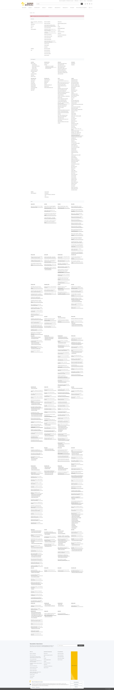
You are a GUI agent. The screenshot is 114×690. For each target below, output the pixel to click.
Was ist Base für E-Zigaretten (35, 536)
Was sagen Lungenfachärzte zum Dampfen (49, 405)
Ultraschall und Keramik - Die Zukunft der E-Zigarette (50, 537)
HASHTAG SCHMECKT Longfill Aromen (76, 109)
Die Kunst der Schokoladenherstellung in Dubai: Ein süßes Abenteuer (63, 350)
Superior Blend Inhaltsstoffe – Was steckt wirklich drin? (49, 211)
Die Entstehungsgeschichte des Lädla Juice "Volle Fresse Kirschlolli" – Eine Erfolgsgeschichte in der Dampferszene (37, 326)
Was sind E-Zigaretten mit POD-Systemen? (35, 546)
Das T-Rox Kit (60, 431)
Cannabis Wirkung (34, 467)
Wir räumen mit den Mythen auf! (76, 344)
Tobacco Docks (73, 156)
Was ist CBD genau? (34, 617)
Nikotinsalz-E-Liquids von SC (62, 106)
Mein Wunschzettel (47, 48)
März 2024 (45, 447)
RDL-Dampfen (74, 525)
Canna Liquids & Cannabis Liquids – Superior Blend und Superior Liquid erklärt (36, 264)
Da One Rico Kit (74, 353)
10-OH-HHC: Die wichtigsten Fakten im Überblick (77, 391)
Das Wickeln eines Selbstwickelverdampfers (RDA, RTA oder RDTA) (49, 419)
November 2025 (73, 254)
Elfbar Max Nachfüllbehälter (62, 93)
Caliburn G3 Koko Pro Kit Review (36, 344)
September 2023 (73, 465)
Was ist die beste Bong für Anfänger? (36, 414)
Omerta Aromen (73, 127)
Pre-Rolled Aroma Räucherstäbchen (77, 324)
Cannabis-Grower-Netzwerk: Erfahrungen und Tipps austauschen (63, 396)
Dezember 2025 (60, 254)
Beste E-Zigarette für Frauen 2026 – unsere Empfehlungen (36, 305)
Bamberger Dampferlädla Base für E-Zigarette (49, 570)
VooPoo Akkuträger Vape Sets (48, 87)
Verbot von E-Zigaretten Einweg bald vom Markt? (36, 591)
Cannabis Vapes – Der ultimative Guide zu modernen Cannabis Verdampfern (77, 252)
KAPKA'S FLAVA (60, 97)
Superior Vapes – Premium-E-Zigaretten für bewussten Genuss (50, 268)
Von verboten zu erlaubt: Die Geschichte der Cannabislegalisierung (50, 532)
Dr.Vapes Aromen (73, 178)
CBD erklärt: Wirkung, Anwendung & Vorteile (76, 321)
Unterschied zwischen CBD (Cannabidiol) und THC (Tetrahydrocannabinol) (35, 436)
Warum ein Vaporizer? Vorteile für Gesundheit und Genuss (63, 438)
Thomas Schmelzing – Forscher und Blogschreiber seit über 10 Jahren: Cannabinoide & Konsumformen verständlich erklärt (63, 271)
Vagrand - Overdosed (74, 158)
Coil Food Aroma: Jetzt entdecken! (50, 450)
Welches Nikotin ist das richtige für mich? (63, 424)
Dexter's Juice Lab (73, 96)
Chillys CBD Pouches (48, 604)
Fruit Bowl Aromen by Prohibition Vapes (77, 104)
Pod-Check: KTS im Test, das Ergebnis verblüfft (63, 356)
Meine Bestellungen (47, 51)
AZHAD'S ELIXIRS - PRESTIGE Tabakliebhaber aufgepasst (35, 631)
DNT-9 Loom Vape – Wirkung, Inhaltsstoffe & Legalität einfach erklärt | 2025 (77, 262)
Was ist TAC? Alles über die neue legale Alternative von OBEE (37, 207)
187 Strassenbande (61, 79)
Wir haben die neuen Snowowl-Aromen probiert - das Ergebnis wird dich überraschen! (77, 472)
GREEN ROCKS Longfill (74, 108)
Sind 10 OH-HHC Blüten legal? (62, 435)
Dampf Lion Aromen (74, 171)
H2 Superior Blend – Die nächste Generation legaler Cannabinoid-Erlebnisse (76, 294)
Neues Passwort (46, 55)
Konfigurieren (76, 684)
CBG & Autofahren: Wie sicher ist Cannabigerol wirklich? (63, 282)
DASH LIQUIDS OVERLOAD (75, 95)
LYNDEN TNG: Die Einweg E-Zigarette (36, 543)
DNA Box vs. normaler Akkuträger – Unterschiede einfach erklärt (76, 359)
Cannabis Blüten (34, 64)
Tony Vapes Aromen (74, 189)
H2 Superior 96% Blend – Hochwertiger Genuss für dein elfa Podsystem (77, 291)
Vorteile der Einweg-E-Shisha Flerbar (77, 572)
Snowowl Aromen (73, 148)
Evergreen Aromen (74, 179)
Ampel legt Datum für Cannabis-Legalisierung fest (36, 523)
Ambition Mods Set (47, 79)
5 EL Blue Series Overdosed (75, 163)
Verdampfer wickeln (75, 518)
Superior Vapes (34, 67)
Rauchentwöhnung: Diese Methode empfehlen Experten (49, 540)
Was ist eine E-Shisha (34, 458)
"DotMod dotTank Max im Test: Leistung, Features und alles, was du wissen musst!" (63, 366)
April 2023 (72, 529)
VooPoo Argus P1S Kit (48, 467)
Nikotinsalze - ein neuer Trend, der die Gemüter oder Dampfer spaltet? (36, 620)
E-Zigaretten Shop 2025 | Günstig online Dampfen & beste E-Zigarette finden (36, 301)
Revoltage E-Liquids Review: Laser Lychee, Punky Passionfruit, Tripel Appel (37, 319)
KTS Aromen (73, 117)
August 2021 (46, 611)
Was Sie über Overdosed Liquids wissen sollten (77, 480)
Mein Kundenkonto (47, 50)
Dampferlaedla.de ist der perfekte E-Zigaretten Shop (76, 535)
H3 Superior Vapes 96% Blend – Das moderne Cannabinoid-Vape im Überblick (76, 257)
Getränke (45, 64)
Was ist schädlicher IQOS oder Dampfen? (48, 389)
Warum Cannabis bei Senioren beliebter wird (75, 307)
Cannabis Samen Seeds (34, 69)
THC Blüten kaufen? (61, 444)
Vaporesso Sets (46, 86)
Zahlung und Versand (61, 31)
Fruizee (72, 105)
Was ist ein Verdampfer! (61, 533)
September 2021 (33, 611)
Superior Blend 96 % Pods (34, 667)
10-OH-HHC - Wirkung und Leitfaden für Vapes (37, 391)
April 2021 (59, 611)
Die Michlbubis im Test (48, 546)
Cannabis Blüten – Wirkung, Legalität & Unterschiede (36, 311)
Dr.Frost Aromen (73, 175)
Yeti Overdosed (73, 162)
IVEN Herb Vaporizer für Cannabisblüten (61, 443)
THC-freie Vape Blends (48, 269)
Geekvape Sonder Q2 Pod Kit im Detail (77, 325)
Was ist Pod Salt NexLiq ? (62, 317)
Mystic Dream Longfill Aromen (62, 71)
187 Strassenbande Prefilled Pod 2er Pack (63, 81)
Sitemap (45, 661)
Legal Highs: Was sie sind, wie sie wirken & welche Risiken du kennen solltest (36, 287)
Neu (31, 50)
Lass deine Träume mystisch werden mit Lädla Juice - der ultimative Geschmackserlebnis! (63, 473)
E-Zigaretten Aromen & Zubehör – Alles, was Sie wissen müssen (50, 293)
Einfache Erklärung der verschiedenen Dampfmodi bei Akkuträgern (36, 562)
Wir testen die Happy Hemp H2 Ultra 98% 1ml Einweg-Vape (49, 326)
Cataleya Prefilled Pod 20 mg (62, 85)
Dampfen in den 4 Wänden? (35, 572)
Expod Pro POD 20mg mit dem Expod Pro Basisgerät (76, 457)
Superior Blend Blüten (47, 37)
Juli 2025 (59, 284)
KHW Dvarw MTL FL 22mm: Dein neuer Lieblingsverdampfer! (63, 345)
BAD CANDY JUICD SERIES (75, 83)
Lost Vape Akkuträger (34, 87)
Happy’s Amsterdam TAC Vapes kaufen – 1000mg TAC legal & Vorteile (36, 257)
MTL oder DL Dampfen (75, 520)
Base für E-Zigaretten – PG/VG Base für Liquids (66, 0)
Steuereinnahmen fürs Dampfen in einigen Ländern (36, 472)
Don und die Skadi (61, 605)
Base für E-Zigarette (47, 21)
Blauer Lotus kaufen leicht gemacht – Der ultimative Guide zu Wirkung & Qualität (76, 238)
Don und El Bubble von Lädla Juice (50, 605)
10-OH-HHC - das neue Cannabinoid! (77, 388)
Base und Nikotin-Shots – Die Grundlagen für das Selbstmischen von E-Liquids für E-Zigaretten (63, 293)
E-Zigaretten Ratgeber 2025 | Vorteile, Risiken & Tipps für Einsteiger (36, 308)
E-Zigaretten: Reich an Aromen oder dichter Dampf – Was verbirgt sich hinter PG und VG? (76, 339)
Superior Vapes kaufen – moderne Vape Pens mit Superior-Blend (50, 264)
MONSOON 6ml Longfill (74, 123)
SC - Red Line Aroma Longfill (75, 143)
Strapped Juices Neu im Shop (35, 628)
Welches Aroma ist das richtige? (76, 517)
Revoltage (59, 113)
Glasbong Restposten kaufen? (35, 408)
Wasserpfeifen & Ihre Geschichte (36, 613)
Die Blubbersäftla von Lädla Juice (63, 468)
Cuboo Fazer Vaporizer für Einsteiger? (63, 440)
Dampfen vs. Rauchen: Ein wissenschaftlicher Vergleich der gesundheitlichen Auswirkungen (62, 376)
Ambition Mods (33, 79)
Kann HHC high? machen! (62, 542)
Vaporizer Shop (33, 76)
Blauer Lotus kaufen (47, 23)
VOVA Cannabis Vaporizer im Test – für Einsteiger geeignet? (50, 434)
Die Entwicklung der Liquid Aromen (77, 477)
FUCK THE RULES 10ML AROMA (75, 106)
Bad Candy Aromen (74, 166)
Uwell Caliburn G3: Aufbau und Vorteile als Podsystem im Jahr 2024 (77, 372)
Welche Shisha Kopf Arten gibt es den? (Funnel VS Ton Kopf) (36, 626)
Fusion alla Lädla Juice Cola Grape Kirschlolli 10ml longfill (49, 544)
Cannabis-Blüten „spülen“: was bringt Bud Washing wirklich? (63, 389)
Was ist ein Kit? (60, 532)
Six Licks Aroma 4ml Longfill (75, 147)
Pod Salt (59, 108)
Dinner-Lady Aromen (74, 174)
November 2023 (46, 465)
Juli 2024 (59, 386)
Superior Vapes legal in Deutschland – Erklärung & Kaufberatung (50, 41)
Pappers (33, 72)
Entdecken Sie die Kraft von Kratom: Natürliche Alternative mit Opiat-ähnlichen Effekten (49, 319)
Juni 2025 (72, 284)
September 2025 (46, 284)
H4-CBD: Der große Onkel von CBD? (77, 550)
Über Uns (81, 0)
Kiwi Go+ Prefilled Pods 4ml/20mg (63, 98)
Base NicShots (47, 191)
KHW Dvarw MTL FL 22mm (62, 342)
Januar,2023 (59, 567)
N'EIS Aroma (73, 126)
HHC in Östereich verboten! (35, 576)
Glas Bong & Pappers (34, 71)
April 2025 (45, 316)
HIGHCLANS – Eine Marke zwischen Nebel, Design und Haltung (63, 264)
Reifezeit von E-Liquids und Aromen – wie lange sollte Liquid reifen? (36, 582)
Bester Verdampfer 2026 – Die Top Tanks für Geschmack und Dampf (76, 207)
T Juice (72, 153)
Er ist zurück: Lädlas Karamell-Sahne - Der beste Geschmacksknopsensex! (63, 456)
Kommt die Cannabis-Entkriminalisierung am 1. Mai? (35, 570)
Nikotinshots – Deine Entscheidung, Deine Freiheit (36, 579)
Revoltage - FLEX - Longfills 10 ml (76, 132)
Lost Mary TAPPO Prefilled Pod (62, 101)
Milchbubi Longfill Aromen (62, 69)
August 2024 (46, 386)
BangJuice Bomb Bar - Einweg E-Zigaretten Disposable (35, 609)
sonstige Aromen (73, 149)
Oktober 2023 (60, 465)
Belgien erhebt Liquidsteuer (35, 474)
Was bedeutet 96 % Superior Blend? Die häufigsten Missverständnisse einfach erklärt (50, 214)
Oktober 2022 (33, 603)
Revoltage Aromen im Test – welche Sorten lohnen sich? (36, 477)
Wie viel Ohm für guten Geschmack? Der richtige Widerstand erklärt (49, 431)
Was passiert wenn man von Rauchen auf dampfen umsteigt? (50, 408)
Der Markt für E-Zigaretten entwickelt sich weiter (36, 486)
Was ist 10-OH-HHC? (34, 388)
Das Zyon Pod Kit (33, 459)
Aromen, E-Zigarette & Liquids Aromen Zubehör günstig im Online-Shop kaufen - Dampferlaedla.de (50, 614)
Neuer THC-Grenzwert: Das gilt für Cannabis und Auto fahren (76, 394)
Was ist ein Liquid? (61, 530)
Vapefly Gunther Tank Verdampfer (36, 494)
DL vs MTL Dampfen (48, 424)
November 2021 (60, 603)
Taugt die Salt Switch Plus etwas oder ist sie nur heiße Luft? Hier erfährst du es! (63, 460)
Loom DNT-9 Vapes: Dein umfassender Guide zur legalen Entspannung (36, 291)
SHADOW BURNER (74, 144)
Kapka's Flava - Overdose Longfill (76, 115)
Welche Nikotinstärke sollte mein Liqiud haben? (37, 623)
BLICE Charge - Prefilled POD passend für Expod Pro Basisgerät (76, 460)
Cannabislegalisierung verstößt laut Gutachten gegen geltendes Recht (36, 598)
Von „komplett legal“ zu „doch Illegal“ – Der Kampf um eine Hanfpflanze (36, 601)
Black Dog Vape (73, 87)
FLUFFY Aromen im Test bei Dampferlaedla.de (75, 606)
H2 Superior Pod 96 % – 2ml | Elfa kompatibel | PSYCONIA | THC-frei (76, 298)
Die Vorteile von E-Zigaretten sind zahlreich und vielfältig (36, 500)
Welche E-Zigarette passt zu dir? (63, 427)
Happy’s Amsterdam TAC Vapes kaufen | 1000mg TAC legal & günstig (36, 260)
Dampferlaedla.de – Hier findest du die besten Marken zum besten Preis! (63, 421)
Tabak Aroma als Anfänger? (76, 516)
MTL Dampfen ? (74, 527)
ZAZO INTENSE (60, 120)
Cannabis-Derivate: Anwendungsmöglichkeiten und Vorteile (77, 365)
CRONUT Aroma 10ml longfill (49, 472)
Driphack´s (73, 169)
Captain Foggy (73, 170)
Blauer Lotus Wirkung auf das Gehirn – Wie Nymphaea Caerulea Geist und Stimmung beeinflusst (77, 230)
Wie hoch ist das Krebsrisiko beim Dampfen (49, 393)
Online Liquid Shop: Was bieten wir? (77, 549)
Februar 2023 (46, 567)
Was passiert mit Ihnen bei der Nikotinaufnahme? (75, 513)
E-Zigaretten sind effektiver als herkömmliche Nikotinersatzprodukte (36, 450)
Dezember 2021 (46, 603)
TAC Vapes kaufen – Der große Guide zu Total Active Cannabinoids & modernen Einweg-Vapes (77, 245)
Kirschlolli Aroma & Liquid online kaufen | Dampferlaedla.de (36, 322)
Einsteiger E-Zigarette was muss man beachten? (76, 547)
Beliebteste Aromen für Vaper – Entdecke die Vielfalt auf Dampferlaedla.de (62, 287)
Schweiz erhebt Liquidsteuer (35, 469)
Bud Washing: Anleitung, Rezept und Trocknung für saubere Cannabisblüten (64, 393)
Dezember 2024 (46, 335)
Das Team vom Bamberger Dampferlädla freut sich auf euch (63, 614)
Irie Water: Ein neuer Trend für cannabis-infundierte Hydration (76, 491)
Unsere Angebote (89, 0)
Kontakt (59, 26)
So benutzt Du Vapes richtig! (62, 428)
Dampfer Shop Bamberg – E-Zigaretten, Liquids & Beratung (77, 347)
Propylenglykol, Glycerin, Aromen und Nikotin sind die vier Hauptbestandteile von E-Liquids (37, 539)
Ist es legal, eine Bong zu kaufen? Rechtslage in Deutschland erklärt (36, 407)
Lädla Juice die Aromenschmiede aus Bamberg (36, 535)
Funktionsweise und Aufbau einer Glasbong (36, 422)
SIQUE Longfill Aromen (74, 145)
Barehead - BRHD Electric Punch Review (77, 318)
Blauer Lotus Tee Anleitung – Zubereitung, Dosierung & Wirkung (76, 220)
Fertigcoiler (73, 64)
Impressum (33, 687)
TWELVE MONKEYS (74, 157)
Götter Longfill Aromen (61, 67)
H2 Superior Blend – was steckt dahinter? (62, 363)
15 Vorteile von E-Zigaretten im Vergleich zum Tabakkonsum (75, 497)
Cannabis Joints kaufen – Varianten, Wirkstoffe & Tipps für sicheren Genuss (37, 294)
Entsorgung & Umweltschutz (62, 34)
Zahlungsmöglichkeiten (61, 28)
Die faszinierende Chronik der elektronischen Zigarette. (35, 520)
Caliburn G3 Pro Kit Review (35, 342)
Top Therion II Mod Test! (75, 453)
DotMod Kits (46, 82)
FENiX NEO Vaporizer (48, 339)
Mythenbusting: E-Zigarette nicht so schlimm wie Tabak (36, 347)
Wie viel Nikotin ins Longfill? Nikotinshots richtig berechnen (62, 560)
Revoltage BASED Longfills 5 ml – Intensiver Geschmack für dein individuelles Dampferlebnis (76, 134)
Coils (45, 195)
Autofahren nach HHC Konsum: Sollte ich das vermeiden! (63, 570)
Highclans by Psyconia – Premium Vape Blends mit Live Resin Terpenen (63, 267)
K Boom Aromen (73, 114)
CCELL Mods (32, 82)
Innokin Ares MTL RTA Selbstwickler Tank (76, 450)
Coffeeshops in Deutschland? (49, 338)
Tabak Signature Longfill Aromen (62, 72)
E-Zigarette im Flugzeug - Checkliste (50, 541)
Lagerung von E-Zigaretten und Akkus (77, 454)
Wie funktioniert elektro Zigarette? (36, 530)
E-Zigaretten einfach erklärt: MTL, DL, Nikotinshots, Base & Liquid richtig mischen (63, 278)
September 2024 (33, 386)
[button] (85, 3)
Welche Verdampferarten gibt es (36, 612)
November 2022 (73, 567)
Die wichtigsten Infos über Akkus (36, 556)
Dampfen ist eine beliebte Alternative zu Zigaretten (36, 595)
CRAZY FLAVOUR (73, 91)
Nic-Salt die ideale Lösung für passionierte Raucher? (35, 575)
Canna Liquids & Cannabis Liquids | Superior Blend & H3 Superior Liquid (49, 25)
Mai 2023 (59, 529)
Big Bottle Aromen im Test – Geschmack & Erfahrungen (64, 275)
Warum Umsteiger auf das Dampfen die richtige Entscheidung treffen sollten (77, 476)
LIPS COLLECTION (73, 118)
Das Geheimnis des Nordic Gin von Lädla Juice (63, 370)
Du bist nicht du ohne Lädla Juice (76, 504)
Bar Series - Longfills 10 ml (75, 84)
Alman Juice (73, 165)
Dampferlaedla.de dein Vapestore (63, 338)
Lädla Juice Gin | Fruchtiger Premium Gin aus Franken (49, 66)
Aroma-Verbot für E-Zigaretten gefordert (35, 351)
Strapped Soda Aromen (74, 152)
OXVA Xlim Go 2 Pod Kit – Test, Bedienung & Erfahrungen (35, 314)
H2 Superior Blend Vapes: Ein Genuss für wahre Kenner (36, 341)
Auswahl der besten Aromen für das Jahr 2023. (36, 513)
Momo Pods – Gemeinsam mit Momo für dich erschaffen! (63, 103)
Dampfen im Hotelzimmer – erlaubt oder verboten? (36, 483)
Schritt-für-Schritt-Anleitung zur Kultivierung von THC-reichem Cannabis (77, 375)
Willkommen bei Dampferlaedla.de (77, 452)
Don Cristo (72, 97)
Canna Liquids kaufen (47, 27)
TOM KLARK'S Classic (61, 117)
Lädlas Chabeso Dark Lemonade (36, 532)
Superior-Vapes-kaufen (47, 39)
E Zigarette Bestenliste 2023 (76, 544)
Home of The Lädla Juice (47, 34)
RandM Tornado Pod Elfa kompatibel (63, 112)
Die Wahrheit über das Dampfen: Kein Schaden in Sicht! (63, 418)
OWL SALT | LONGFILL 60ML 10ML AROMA (76, 129)
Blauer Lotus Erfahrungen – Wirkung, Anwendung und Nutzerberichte (76, 217)
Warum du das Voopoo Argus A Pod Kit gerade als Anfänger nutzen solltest (77, 362)
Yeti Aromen (73, 185)
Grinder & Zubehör (34, 73)
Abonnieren (81, 645)
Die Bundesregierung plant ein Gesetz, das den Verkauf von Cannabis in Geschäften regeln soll (77, 502)
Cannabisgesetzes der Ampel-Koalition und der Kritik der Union (50, 323)
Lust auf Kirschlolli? (61, 347)
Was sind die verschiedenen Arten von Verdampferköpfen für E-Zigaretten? (36, 559)
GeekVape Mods (33, 86)
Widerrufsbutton (74, 665)
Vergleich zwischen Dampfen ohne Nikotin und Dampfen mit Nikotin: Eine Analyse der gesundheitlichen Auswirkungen (36, 426)
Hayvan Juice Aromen (74, 110)
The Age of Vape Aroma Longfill (75, 154)
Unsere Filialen (46, 45)
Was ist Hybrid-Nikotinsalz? (62, 469)
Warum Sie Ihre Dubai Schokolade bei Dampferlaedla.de (63, 353)
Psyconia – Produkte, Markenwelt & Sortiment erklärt (76, 304)
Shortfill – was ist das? (61, 549)
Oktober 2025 (33, 284)
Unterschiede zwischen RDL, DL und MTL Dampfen (63, 380)
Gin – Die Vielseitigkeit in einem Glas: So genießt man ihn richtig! (64, 373)
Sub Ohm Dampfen (74, 526)
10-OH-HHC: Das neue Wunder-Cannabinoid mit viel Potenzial (62, 402)
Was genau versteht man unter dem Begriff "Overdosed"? (76, 483)
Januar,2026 (46, 254)
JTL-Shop (109, 688)
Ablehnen (76, 686)
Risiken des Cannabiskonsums (49, 435)
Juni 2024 (72, 386)
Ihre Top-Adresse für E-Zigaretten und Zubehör (36, 503)
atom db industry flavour (75, 82)
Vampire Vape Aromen (74, 188)
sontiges (59, 122)
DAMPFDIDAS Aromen (74, 93)
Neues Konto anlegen (47, 53)
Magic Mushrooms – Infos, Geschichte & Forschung (50, 287)
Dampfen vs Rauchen (75, 522)
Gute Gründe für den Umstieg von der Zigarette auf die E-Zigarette (77, 494)
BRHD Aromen (73, 167)
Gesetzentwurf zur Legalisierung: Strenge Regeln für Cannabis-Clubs (63, 555)
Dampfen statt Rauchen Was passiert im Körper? (49, 412)
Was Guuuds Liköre (48, 68)
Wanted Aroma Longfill (74, 161)
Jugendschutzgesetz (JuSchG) (62, 23)
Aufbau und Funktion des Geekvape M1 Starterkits (77, 368)
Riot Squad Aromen (74, 139)
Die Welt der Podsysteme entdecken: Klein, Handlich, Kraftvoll (63, 405)
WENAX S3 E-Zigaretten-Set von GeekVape (35, 493)
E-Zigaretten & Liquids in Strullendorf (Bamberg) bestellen (36, 329)
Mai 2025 (32, 316)
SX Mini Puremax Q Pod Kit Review (77, 301)
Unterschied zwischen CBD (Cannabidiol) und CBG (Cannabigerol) (36, 440)
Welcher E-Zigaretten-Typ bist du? (36, 555)
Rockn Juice (73, 140)
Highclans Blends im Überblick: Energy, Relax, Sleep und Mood (63, 260)
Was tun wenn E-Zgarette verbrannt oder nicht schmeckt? (36, 554)
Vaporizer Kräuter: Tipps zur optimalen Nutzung (37, 397)
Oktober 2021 (73, 603)
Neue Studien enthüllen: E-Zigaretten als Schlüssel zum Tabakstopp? (36, 453)
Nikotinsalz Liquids (61, 289)
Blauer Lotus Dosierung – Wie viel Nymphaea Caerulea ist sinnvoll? (76, 223)
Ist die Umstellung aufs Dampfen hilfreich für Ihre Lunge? (49, 402)
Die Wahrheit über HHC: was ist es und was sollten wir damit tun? (77, 570)
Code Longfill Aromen (61, 64)
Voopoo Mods (33, 88)
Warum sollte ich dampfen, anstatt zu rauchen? (76, 507)
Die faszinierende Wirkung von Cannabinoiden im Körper (62, 412)
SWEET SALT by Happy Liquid (62, 116)
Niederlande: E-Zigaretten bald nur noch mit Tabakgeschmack (63, 539)
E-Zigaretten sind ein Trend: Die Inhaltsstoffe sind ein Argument (76, 342)
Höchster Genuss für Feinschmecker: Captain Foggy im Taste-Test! (76, 468)
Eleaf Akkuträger (33, 84)
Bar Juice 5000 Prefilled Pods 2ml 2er (63, 83)
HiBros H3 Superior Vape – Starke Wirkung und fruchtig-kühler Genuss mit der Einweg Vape (63, 207)
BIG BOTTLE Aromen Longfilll (75, 86)
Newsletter (46, 46)
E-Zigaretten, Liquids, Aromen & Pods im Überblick (49, 32)
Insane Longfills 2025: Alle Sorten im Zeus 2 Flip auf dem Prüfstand (49, 290)
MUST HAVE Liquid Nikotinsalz (62, 104)
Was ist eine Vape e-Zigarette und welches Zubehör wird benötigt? (49, 471)
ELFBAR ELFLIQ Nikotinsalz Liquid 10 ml (63, 92)
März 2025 (59, 316)
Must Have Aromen (74, 124)
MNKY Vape (73, 122)
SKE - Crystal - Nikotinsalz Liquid (62, 115)
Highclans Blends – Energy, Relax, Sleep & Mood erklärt (64, 257)
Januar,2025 (32, 335)
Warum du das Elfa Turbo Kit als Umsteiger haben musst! (49, 438)
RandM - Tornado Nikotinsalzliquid (63, 111)
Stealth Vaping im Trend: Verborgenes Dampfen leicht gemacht (36, 516)
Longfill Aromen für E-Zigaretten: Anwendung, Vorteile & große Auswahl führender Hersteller (77, 287)
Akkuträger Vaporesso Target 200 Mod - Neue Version (37, 480)
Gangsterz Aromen (74, 183)
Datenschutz (38, 687)
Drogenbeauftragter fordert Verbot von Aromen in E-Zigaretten (63, 552)
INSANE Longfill (73, 113)
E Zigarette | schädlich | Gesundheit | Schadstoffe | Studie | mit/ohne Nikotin (64, 536)
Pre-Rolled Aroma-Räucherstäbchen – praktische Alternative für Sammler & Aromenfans (63, 320)
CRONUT (72, 92)
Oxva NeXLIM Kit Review (34, 338)
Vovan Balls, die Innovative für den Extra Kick (36, 634)
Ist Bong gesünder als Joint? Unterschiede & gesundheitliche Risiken (37, 413)
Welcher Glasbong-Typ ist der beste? (36, 415)
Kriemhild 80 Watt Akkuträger (35, 495)
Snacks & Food (46, 63)
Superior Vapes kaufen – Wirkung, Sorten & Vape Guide (76, 249)
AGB (44, 656)
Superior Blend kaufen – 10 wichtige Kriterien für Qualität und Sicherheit (49, 218)
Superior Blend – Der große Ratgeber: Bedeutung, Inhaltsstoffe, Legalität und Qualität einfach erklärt (50, 207)
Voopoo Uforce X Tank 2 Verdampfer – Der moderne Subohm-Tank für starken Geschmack (77, 210)
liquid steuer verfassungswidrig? (36, 584)
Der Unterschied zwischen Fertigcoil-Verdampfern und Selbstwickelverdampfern (49, 415)
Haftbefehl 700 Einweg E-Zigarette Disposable (36, 606)
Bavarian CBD (60, 604)
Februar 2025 (73, 316)
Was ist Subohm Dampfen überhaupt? (37, 547)
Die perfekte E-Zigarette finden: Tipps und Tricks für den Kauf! (63, 415)
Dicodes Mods (33, 83)
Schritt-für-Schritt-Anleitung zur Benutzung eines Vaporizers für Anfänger (35, 400)
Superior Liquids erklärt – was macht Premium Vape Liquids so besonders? (49, 257)
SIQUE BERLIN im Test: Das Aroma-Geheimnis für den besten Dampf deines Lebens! (76, 487)
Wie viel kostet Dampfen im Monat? (77, 540)
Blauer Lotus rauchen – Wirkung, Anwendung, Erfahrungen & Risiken (76, 226)
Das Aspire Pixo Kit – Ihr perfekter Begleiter (63, 341)
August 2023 (33, 529)
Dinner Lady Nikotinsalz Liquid (62, 89)
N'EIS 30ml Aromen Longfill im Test (36, 616)
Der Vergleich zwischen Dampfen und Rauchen (50, 423)
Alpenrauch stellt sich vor (48, 616)
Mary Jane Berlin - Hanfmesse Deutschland (75, 397)
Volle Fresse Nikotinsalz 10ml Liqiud (63, 121)
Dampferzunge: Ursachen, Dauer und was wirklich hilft (36, 550)
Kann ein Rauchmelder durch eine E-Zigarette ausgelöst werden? (36, 489)
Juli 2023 (45, 529)
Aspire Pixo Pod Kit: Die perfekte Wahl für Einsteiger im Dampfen (63, 385)
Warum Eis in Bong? (34, 410)
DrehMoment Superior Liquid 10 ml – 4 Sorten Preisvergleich (50, 30)
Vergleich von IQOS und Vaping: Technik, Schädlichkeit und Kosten (36, 430)
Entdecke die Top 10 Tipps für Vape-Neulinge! (63, 408)
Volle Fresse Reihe (60, 73)
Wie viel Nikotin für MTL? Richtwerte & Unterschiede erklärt (50, 427)
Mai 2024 (32, 447)
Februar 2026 (33, 254)
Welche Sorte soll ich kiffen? (62, 426)
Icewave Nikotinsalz (61, 94)
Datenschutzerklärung (45, 645)
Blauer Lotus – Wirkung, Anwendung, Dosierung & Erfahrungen (76, 214)
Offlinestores (76, 0)
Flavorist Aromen (73, 180)
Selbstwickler (73, 63)
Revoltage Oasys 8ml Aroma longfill (76, 136)
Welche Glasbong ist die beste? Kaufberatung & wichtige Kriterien (36, 418)
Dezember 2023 (33, 465)
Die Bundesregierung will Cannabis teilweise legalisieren (76, 532)
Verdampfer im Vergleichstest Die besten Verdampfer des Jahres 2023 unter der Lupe (36, 506)
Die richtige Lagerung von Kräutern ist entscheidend (36, 394)
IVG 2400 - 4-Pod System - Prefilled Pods (64, 96)
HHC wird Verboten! (34, 468)
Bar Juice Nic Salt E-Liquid (61, 84)
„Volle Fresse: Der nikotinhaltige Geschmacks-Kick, (62, 359)
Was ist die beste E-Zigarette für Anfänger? (76, 543)
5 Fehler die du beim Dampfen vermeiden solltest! (62, 434)
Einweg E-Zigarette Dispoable (76, 521)
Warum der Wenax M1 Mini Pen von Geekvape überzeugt (63, 399)
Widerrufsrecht (60, 36)
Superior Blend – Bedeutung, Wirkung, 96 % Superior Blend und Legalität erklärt (50, 221)
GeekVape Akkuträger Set (48, 84)
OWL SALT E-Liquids (61, 107)
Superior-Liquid (46, 43)
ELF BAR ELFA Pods (47, 468)
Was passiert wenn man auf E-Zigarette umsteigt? (77, 538)
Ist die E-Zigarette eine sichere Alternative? (35, 457)
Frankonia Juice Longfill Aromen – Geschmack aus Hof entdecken (36, 297)
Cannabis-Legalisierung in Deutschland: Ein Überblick (37, 433)
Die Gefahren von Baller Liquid (35, 348)
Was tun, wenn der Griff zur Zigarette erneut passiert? (76, 510)
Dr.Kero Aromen (73, 176)
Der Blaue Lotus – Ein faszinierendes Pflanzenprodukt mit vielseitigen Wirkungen (36, 333)
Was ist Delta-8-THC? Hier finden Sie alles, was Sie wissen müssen (63, 548)
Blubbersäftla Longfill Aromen (62, 63)
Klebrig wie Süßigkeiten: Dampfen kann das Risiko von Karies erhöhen (37, 510)
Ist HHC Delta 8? (60, 543)
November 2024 (60, 335)
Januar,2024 (73, 447)
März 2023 (32, 567)
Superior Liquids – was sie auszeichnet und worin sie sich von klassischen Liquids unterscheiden (50, 261)
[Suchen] (82, 4)
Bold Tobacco (73, 88)
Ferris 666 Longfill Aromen (75, 100)
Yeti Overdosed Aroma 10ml (49, 474)
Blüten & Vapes (33, 63)
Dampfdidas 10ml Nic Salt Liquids (63, 88)
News (85, 0)
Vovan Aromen (73, 184)
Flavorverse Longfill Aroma (75, 101)
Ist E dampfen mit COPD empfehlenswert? (47, 396)
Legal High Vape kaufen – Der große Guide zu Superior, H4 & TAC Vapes (76, 242)
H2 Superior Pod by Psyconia (76, 300)
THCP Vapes (73, 498)
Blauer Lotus (73, 323)
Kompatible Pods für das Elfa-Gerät (36, 404)
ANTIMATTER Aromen (74, 79)
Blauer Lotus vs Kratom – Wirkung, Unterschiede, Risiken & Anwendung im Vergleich (77, 234)
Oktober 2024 (73, 335)
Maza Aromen (73, 119)
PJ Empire (32, 588)
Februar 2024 (60, 447)
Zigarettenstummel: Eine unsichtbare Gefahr (76, 350)
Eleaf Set (45, 83)
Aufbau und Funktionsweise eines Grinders (76, 356)
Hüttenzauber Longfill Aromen (62, 68)
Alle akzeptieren (76, 682)
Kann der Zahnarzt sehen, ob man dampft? (49, 399)
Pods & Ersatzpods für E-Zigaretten (50, 194)
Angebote (32, 48)
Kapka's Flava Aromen (74, 187)
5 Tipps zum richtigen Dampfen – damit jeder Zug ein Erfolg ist (37, 566)
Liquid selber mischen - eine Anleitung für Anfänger (36, 587)
